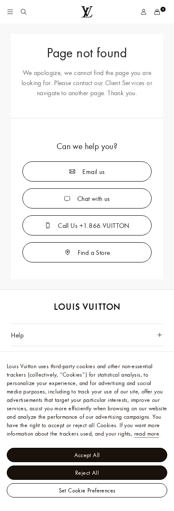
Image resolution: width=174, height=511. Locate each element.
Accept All (87, 455)
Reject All (87, 472)
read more (147, 433)
